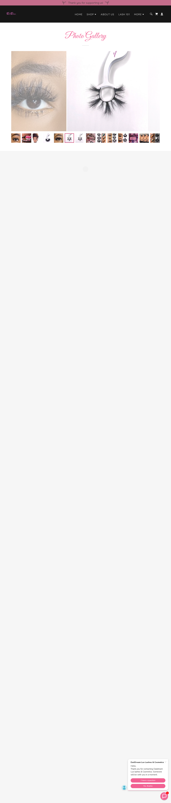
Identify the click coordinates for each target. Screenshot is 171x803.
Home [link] (78, 14)
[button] (91, 14)
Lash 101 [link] (124, 14)
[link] (11, 13)
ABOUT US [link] (107, 14)
